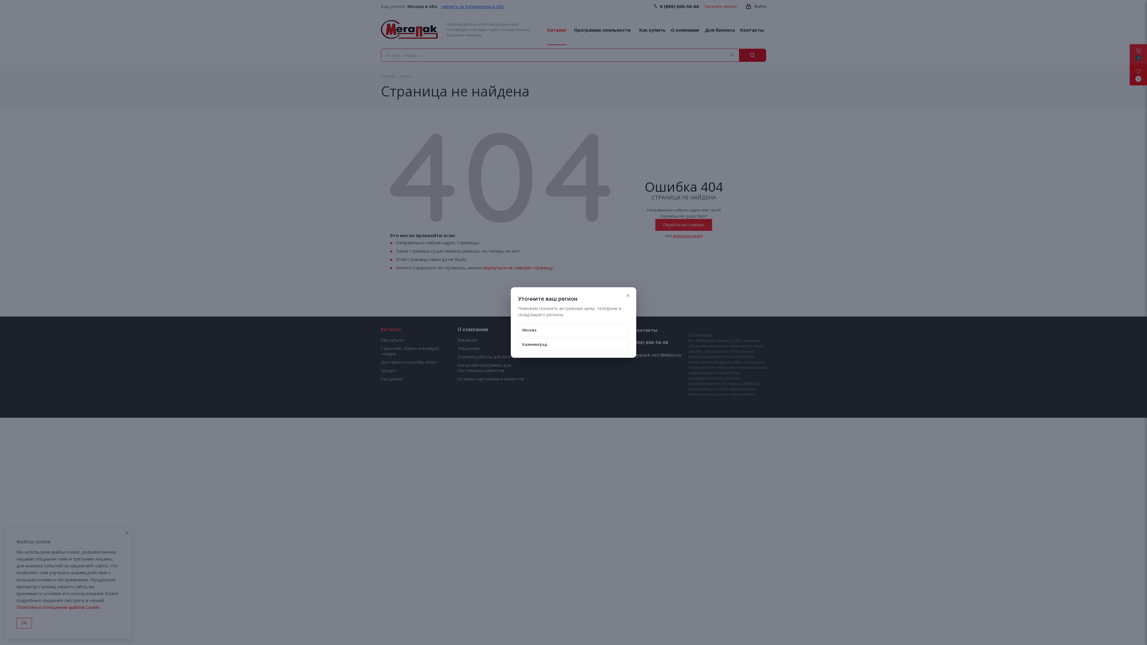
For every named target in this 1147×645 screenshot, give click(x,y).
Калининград (534, 344)
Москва (529, 330)
